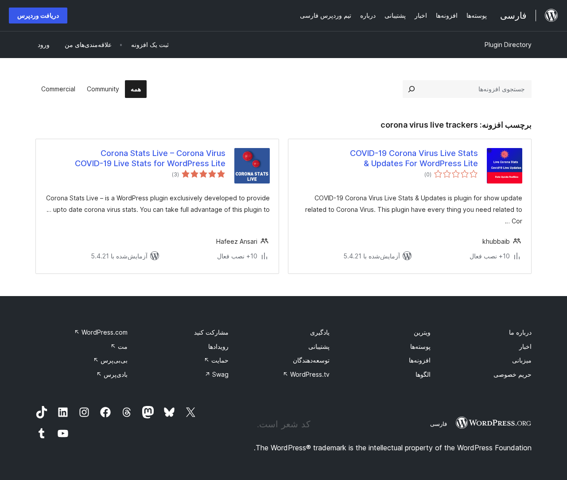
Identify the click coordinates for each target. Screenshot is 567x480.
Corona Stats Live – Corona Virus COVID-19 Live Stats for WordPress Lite (150, 158)
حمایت (216, 360)
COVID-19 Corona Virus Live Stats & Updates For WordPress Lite (414, 158)
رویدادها (218, 346)
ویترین (422, 332)
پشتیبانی (319, 346)
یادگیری (320, 332)
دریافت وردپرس (38, 15)
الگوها (423, 374)
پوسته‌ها (420, 346)
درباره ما (520, 332)
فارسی (438, 423)
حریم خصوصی (512, 374)
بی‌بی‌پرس (110, 360)
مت (119, 346)
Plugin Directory (508, 44)
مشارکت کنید (211, 332)
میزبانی (522, 360)
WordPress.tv (306, 374)
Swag (217, 374)
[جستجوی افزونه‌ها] (411, 89)
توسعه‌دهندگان (311, 360)
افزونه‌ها (420, 360)
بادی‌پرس (112, 374)
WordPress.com (101, 332)
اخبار (525, 346)
